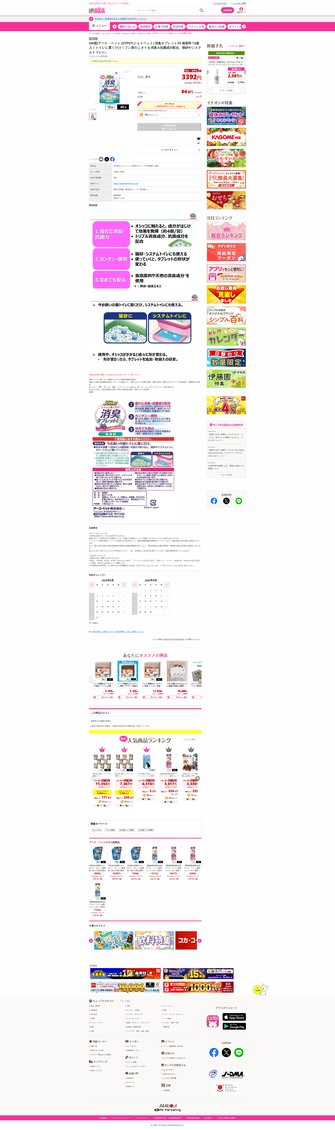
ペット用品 (116, 33)
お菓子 (93, 1018)
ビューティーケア (133, 1018)
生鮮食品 (94, 1010)
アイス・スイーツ (97, 1022)
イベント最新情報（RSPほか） (174, 1046)
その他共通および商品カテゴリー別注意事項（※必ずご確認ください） (117, 631)
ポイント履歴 (131, 1062)
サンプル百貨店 (94, 33)
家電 (164, 1010)
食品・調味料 (95, 1006)
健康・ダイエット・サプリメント (138, 1022)
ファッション (167, 1006)
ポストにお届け (238, 26)
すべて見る (126, 1001)
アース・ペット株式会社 (98, 56)
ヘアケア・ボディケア (135, 1014)
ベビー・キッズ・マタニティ (173, 1014)
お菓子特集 (161, 26)
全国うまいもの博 (97, 1050)
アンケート (131, 1082)
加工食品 (94, 1014)
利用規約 (103, 1118)
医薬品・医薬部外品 (134, 1027)
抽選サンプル (95, 1066)
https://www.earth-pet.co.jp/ (125, 183)
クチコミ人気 (196, 26)
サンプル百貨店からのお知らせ (174, 1058)
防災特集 (178, 26)
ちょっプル (106, 33)
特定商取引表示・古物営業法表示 (167, 1118)
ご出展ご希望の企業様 (226, 1118)
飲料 (92, 1027)
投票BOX (130, 1078)
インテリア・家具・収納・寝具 (138, 1031)
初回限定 (145, 26)
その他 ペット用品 (128, 33)
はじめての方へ (221, 3)
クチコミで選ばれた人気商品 (101, 1054)
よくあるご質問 (239, 3)
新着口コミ (131, 1086)
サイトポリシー (142, 1118)
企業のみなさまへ (169, 1074)
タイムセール (131, 1046)
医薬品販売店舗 (192, 1118)
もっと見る (191, 739)
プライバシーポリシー (121, 1118)
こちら (122, 198)
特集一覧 (94, 1046)
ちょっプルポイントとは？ (136, 1066)
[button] (114, 27)
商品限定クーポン (133, 1050)
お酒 (92, 1031)
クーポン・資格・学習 (171, 1022)
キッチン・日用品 (133, 1010)
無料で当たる (127, 26)
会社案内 (208, 1118)
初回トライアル (96, 1070)
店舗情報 (166, 1090)
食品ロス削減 (216, 26)
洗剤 (128, 1006)
